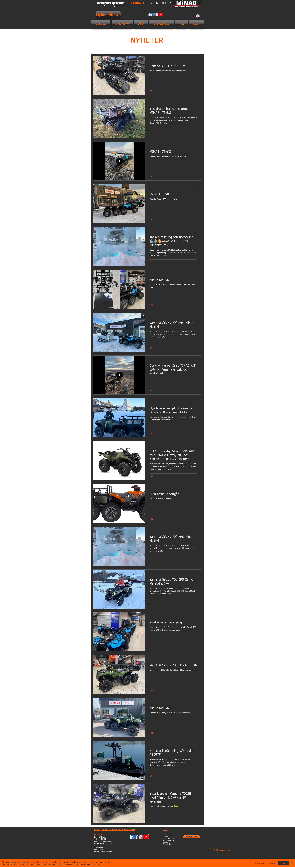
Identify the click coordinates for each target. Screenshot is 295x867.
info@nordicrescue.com (103, 851)
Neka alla (271, 863)
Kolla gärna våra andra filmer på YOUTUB (114, 829)
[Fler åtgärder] (196, 60)
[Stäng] (292, 863)
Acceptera (284, 863)
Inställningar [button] (259, 863)
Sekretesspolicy (93, 864)
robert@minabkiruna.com (103, 843)
